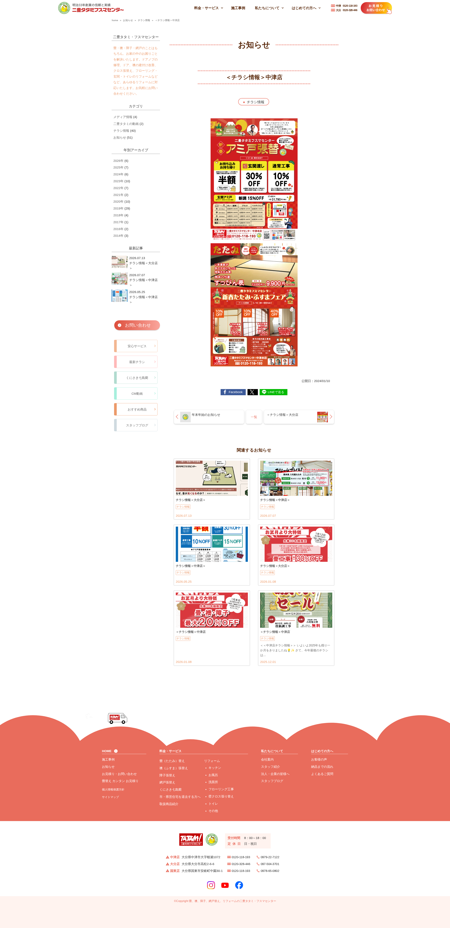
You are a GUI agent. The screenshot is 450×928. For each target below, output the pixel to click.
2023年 (118, 181)
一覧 (254, 417)
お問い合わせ (138, 325)
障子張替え (167, 775)
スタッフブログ (272, 781)
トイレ (213, 803)
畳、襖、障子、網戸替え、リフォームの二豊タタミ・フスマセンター (232, 901)
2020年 (118, 201)
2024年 (118, 174)
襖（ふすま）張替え (173, 768)
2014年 (118, 235)
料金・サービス (206, 8)
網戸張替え (167, 782)
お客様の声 (319, 759)
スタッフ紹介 (270, 766)
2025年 (118, 167)
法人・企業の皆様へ (275, 774)
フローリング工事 (221, 789)
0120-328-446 (346, 10)
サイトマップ (110, 797)
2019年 (118, 208)
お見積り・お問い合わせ (119, 774)
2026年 (118, 161)
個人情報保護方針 (113, 789)
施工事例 (238, 8)
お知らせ (119, 137)
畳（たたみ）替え (172, 761)
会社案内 (267, 759)
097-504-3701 (270, 864)
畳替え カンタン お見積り (120, 781)
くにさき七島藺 (170, 789)
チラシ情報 (255, 102)
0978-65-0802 (270, 871)
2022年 (118, 188)
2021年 (118, 195)
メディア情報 (122, 117)
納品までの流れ (322, 766)
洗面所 (213, 782)
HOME (106, 751)
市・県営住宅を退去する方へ (180, 797)
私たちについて (267, 8)
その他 (213, 811)
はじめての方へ (304, 8)
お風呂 (213, 775)
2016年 (118, 229)
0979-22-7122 (270, 857)
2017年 (118, 222)
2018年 (118, 215)
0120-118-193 (346, 5)
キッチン (214, 768)
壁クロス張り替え (221, 796)
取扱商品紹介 (168, 804)
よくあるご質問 (322, 774)
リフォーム (212, 761)
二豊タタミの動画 (126, 124)
